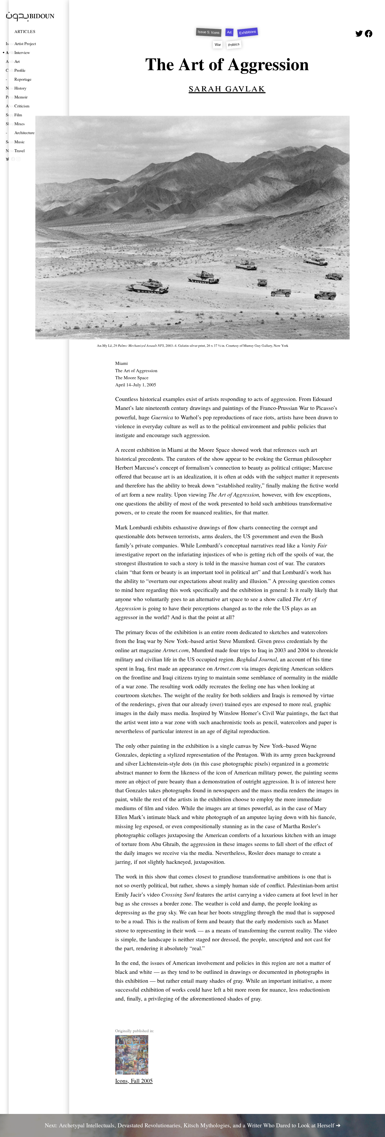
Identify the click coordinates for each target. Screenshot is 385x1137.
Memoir (21, 97)
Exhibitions (247, 32)
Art (17, 61)
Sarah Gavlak (227, 87)
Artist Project (25, 43)
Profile (19, 70)
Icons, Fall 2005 (134, 1080)
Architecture (24, 132)
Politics (234, 44)
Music (19, 141)
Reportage (22, 79)
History (20, 88)
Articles (24, 31)
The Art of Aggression (227, 63)
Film (18, 114)
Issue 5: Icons (209, 32)
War (218, 45)
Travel (19, 150)
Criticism (21, 105)
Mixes (19, 123)
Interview (22, 52)
